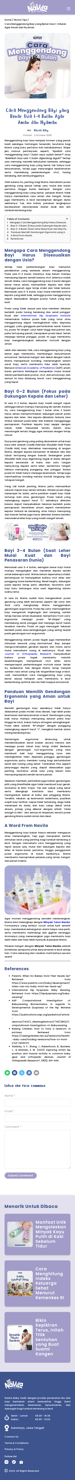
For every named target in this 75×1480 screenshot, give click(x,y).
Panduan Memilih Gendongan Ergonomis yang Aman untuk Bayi (39, 232)
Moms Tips (20, 20)
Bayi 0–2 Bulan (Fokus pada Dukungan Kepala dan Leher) (39, 225)
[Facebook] (14, 1072)
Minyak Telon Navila (57, 922)
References (17, 238)
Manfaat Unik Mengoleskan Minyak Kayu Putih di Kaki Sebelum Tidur (50, 1234)
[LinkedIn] (29, 1072)
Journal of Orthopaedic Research (28, 654)
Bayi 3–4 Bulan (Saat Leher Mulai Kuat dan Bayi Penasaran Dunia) (39, 228)
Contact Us (11, 1436)
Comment (13, 1127)
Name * (10, 1096)
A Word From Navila (21, 235)
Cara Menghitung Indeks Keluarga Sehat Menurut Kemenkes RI (49, 1283)
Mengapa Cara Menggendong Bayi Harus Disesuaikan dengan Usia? (39, 222)
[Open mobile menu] (68, 8)
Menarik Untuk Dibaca (31, 1206)
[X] (22, 1072)
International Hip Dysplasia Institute (45, 315)
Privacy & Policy (14, 1449)
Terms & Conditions (16, 1443)
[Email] (36, 1072)
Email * (9, 1111)
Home (8, 20)
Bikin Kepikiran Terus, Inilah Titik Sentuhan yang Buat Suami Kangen (49, 1337)
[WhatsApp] (7, 1072)
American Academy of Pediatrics (35, 368)
